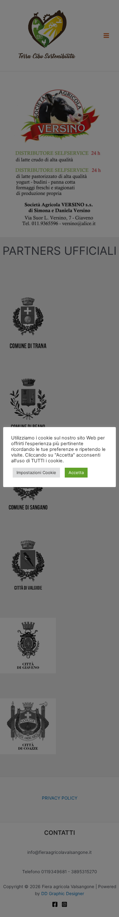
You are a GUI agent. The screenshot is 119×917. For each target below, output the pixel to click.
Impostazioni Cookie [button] (36, 472)
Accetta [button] (76, 472)
